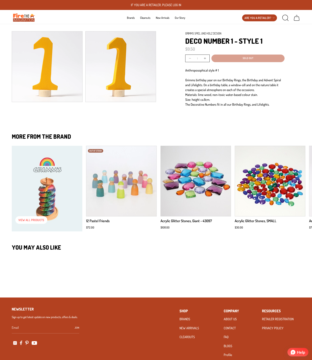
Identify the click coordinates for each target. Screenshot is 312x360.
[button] (130, 18)
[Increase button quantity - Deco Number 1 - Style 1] (204, 58)
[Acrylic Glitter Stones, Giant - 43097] (196, 181)
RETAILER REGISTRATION (278, 319)
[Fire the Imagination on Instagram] (15, 343)
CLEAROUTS (187, 337)
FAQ (226, 337)
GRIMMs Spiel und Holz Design (203, 33)
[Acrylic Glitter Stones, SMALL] (270, 181)
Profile (228, 355)
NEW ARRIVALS (189, 328)
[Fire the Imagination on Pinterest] (27, 343)
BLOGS (228, 346)
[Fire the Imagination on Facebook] (21, 343)
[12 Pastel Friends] (121, 181)
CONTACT (230, 328)
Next (303, 181)
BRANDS (184, 319)
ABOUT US (230, 319)
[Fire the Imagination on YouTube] (34, 343)
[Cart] (296, 17)
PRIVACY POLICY (272, 328)
